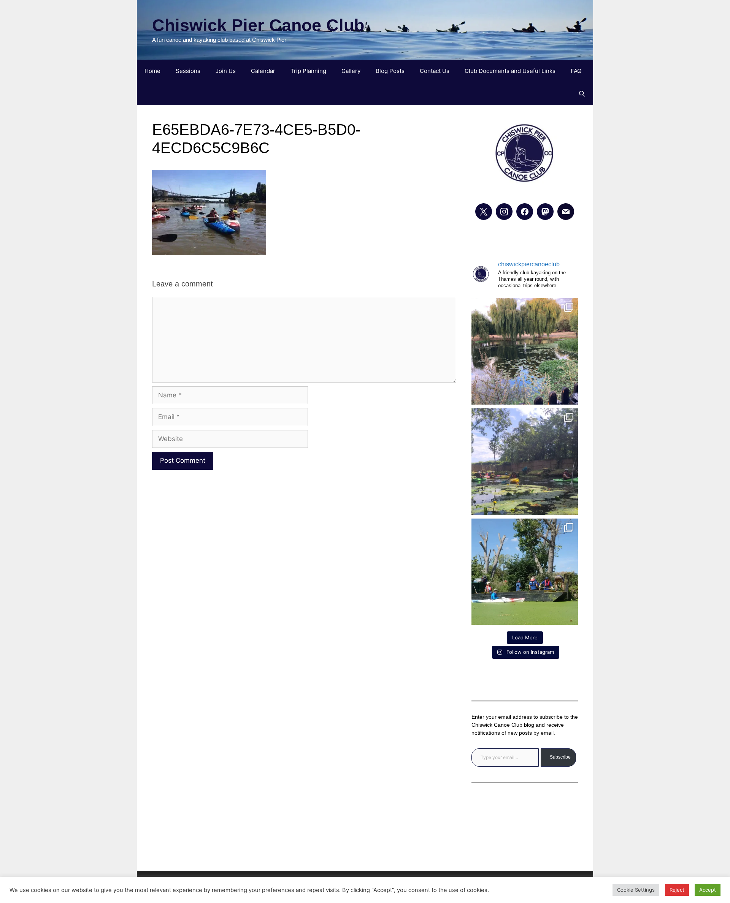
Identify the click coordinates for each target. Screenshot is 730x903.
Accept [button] (707, 890)
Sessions (188, 70)
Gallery (350, 70)
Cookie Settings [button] (636, 890)
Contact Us (434, 70)
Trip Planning (308, 70)
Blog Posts (390, 70)
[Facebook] (524, 211)
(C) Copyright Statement (365, 839)
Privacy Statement (365, 818)
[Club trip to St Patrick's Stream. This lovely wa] (524, 461)
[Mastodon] (545, 211)
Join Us (226, 70)
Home (152, 70)
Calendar (263, 70)
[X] (483, 211)
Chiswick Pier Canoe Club (258, 25)
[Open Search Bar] (582, 93)
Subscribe (560, 757)
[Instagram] (504, 211)
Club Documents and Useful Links (510, 70)
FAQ (576, 70)
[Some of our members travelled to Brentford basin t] (524, 572)
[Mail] (565, 211)
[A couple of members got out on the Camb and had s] (524, 351)
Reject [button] (677, 890)
